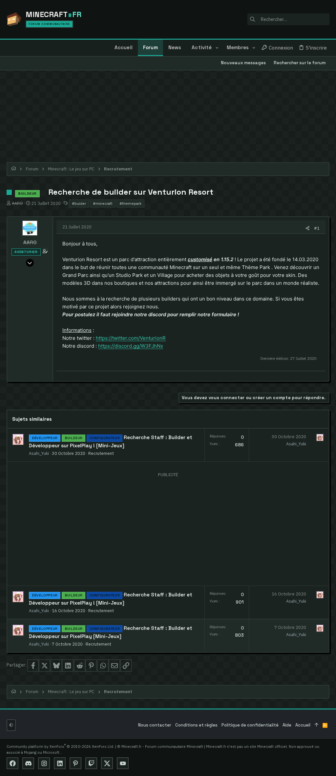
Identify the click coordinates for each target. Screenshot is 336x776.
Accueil (302, 725)
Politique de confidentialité (250, 725)
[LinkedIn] (60, 763)
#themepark (130, 203)
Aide (287, 725)
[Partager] (307, 228)
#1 (317, 228)
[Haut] (316, 725)
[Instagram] (44, 763)
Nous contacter (154, 725)
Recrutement (101, 453)
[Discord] (28, 763)
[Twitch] (91, 763)
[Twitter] (107, 763)
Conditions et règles (196, 725)
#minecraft (103, 203)
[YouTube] (123, 763)
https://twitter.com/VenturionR (131, 338)
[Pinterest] (75, 763)
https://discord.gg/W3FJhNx (130, 346)
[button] (216, 48)
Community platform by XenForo (60, 746)
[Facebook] (12, 763)
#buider (79, 203)
